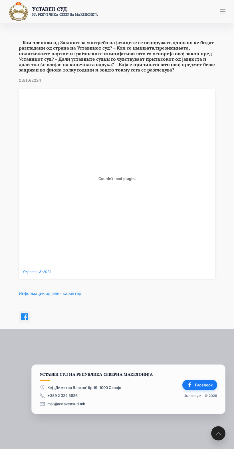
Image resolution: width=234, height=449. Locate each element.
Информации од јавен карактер (50, 293)
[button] (222, 11)
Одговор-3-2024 (37, 272)
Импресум (192, 396)
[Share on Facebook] (24, 317)
